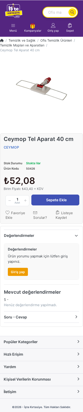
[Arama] (72, 12)
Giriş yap (18, 272)
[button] (53, 27)
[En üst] (2, 40)
